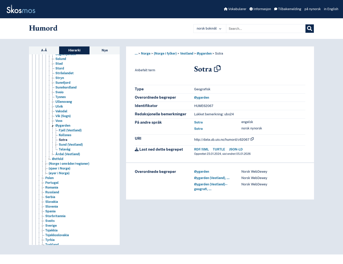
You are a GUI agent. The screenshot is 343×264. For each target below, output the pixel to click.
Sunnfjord (62, 83)
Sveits (50, 221)
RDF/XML (201, 149)
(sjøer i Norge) (59, 168)
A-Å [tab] (44, 50)
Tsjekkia (51, 230)
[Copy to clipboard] (217, 68)
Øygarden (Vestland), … (211, 178)
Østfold (57, 159)
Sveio (59, 92)
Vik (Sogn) (63, 116)
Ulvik (59, 106)
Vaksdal (61, 111)
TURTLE (219, 149)
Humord (43, 28)
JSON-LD (236, 149)
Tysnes (60, 97)
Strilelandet (64, 73)
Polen (49, 178)
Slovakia (51, 202)
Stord (59, 68)
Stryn (59, 78)
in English (331, 9)
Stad (59, 64)
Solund (60, 59)
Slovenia (51, 206)
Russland (52, 192)
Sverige (51, 225)
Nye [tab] (105, 50)
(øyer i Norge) (59, 173)
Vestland (186, 53)
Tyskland (52, 245)
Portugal (52, 183)
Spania (50, 211)
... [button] (136, 53)
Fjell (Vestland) (70, 130)
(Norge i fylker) (165, 53)
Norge (145, 53)
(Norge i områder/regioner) (69, 164)
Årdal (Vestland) (67, 154)
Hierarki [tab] (74, 50)
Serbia (50, 197)
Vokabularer (236, 9)
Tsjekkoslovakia (57, 235)
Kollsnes (65, 135)
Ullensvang (63, 102)
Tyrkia (50, 240)
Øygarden (62, 125)
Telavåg (64, 149)
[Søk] (309, 28)
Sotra (63, 140)
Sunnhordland (66, 87)
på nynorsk (312, 9)
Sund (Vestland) (71, 144)
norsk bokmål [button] (207, 28)
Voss (58, 121)
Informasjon (262, 9)
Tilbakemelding (289, 9)
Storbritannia (55, 216)
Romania (51, 187)
